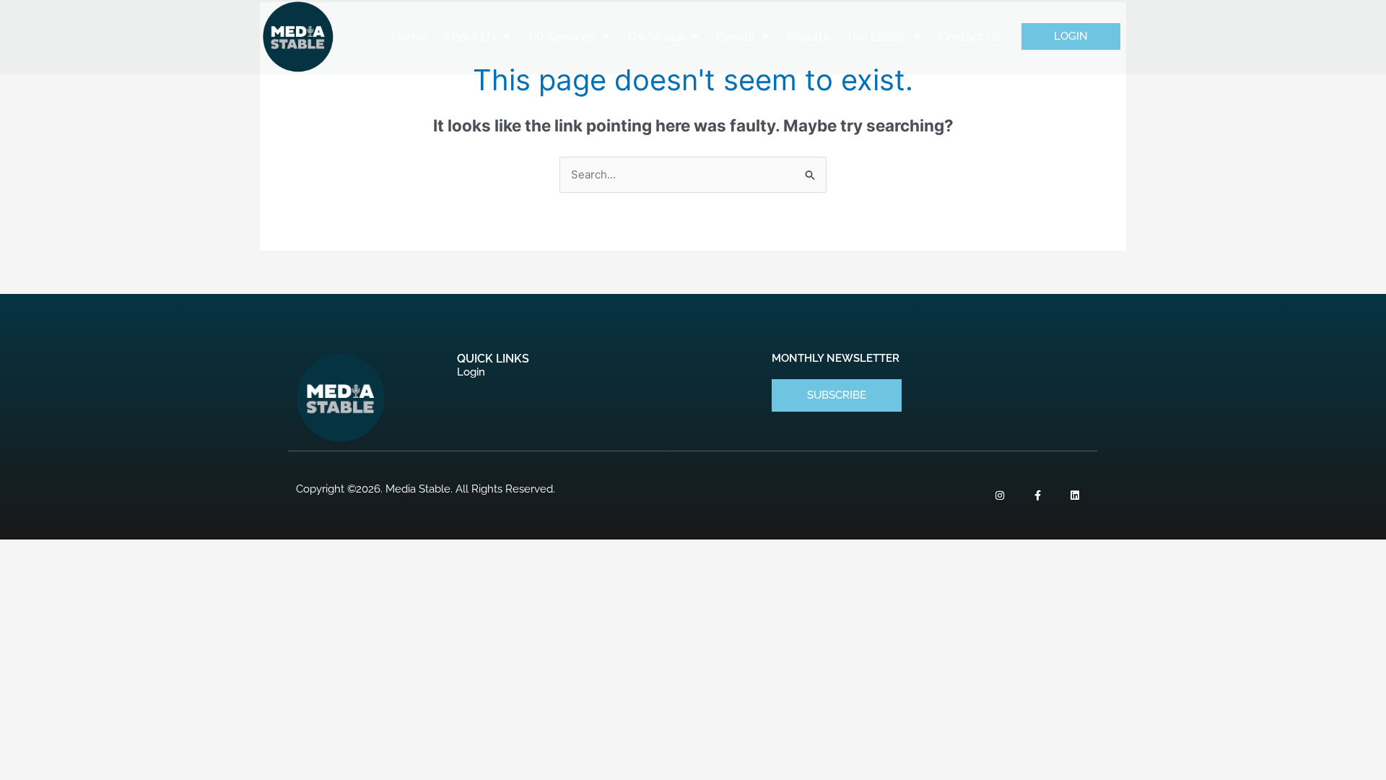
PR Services (561, 37)
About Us (470, 37)
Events (735, 37)
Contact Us (969, 37)
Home (409, 37)
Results (808, 37)
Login (471, 371)
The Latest (876, 37)
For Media (655, 37)
